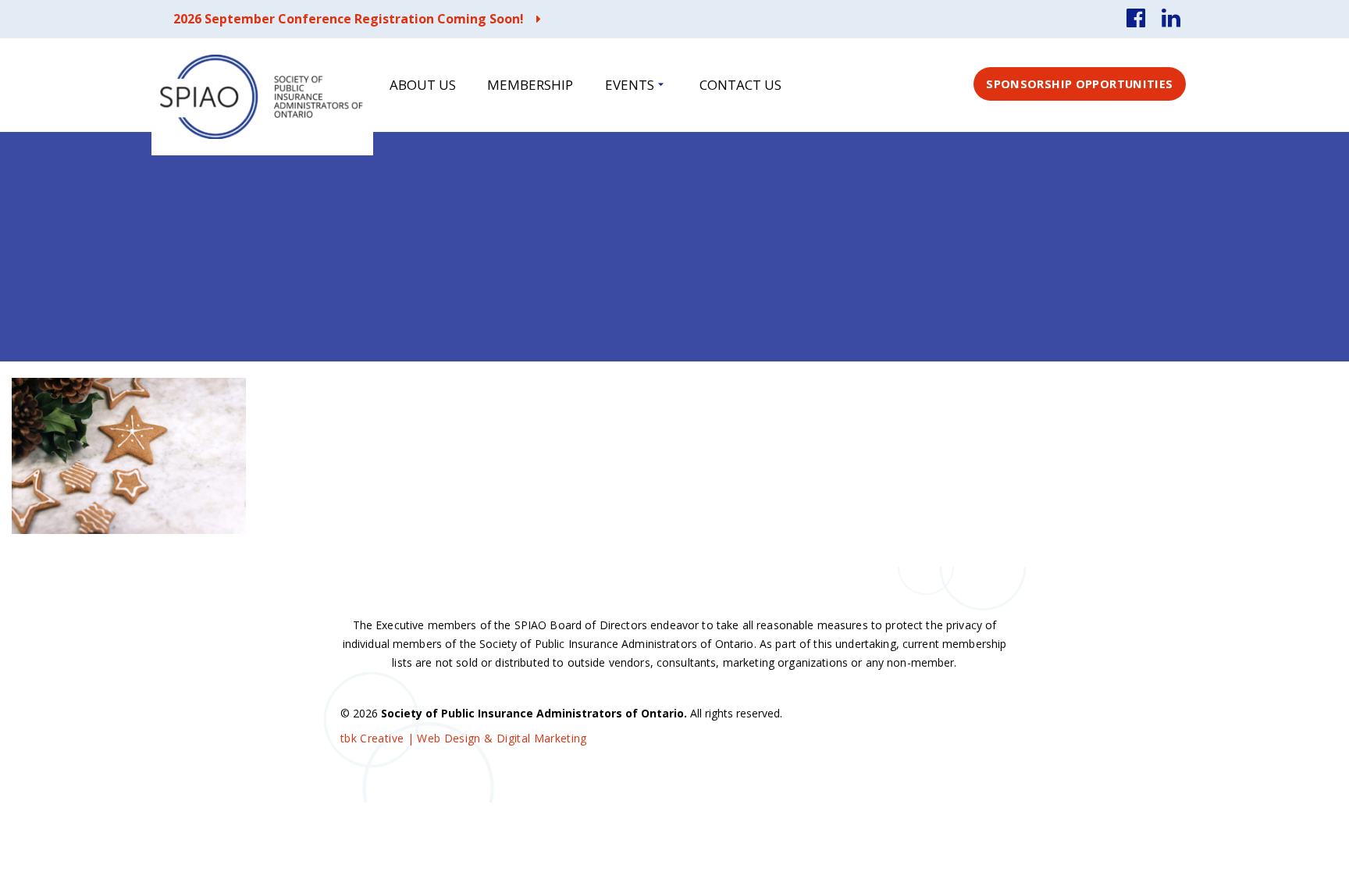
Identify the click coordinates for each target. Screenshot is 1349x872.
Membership (530, 85)
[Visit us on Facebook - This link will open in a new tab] (1136, 19)
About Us (423, 85)
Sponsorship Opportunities (1079, 83)
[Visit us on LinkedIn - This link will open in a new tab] (1171, 19)
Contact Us (740, 85)
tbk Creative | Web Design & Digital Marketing (463, 738)
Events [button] (629, 85)
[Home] (262, 96)
